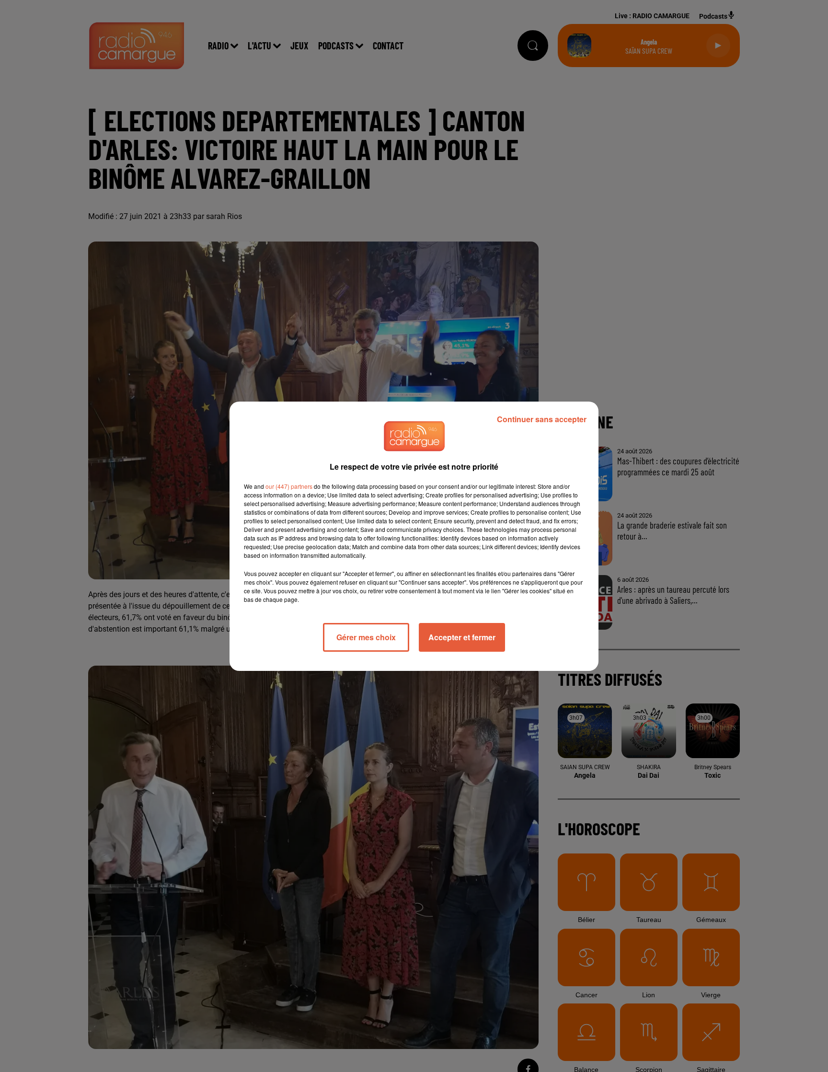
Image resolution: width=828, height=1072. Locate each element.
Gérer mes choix (366, 637)
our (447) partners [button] (288, 486)
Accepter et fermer (461, 637)
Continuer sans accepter (541, 419)
